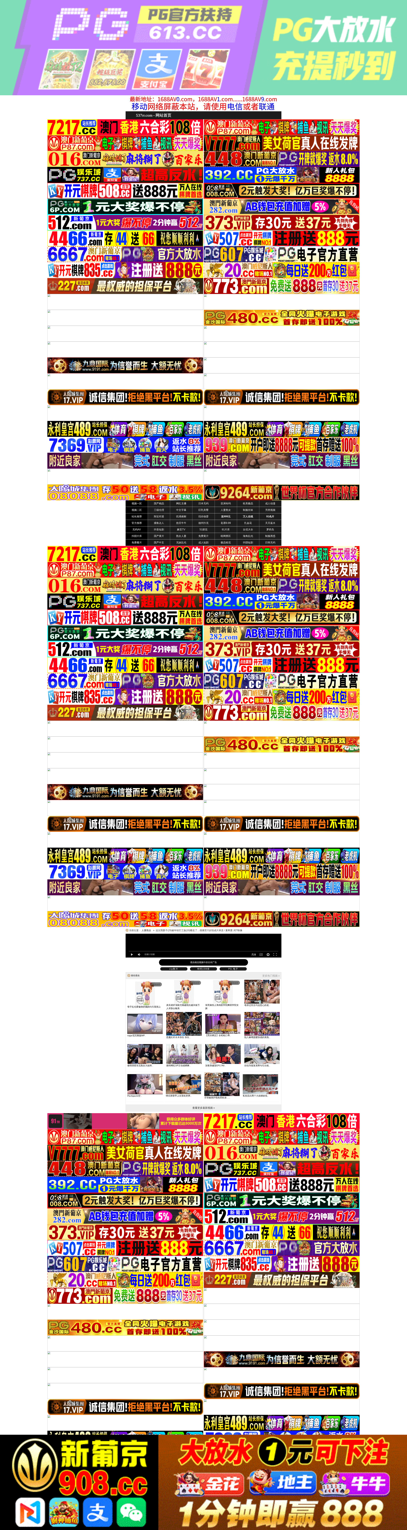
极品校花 (226, 542)
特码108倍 (203, 969)
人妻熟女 (226, 510)
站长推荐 (137, 516)
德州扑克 (203, 523)
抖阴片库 (137, 536)
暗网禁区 (226, 536)
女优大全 (248, 529)
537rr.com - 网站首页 (153, 115)
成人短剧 (203, 542)
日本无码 (203, 503)
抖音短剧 (159, 529)
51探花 (203, 529)
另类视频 (270, 510)
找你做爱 (203, 516)
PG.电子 (233, 969)
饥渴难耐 (181, 516)
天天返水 (270, 523)
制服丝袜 (248, 510)
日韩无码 (270, 542)
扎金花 (248, 523)
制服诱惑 (270, 536)
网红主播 (181, 503)
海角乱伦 (248, 536)
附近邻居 (159, 516)
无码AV (136, 529)
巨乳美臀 (203, 510)
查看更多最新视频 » (203, 1107)
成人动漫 (270, 503)
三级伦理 (159, 510)
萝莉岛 (270, 529)
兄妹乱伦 (181, 542)
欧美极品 (248, 503)
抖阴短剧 (248, 542)
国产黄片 (159, 536)
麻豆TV (181, 529)
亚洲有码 (226, 503)
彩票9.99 (226, 523)
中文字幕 (181, 510)
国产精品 (159, 503)
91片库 (226, 529)
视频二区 (137, 510)
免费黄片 (203, 536)
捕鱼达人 (159, 523)
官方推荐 (137, 523)
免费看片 (137, 542)
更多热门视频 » (271, 975)
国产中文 (159, 542)
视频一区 (137, 503)
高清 (254, 954)
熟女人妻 (181, 536)
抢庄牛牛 (181, 523)
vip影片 (173, 969)
